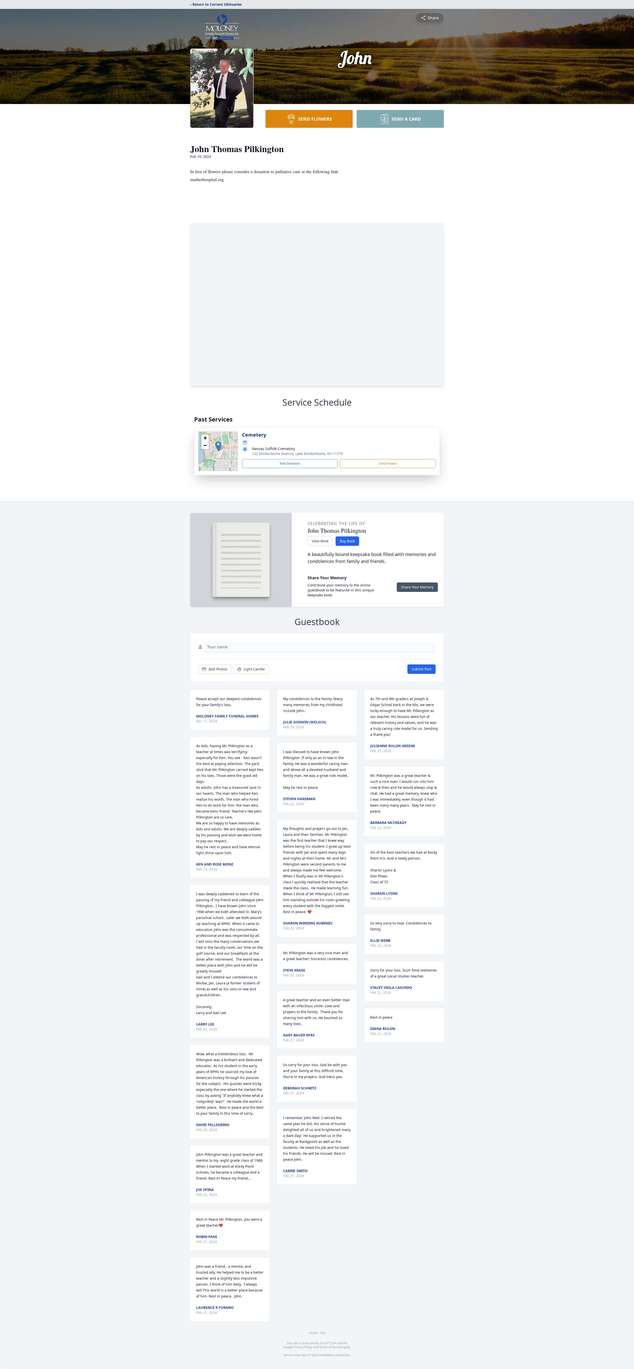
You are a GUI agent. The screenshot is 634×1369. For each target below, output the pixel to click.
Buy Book (347, 541)
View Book (320, 541)
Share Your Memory (417, 587)
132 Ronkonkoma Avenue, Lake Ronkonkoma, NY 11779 (297, 453)
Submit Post (421, 669)
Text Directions (290, 463)
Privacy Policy (303, 1347)
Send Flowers (388, 463)
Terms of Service (330, 1347)
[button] (218, 446)
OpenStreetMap (322, 1355)
